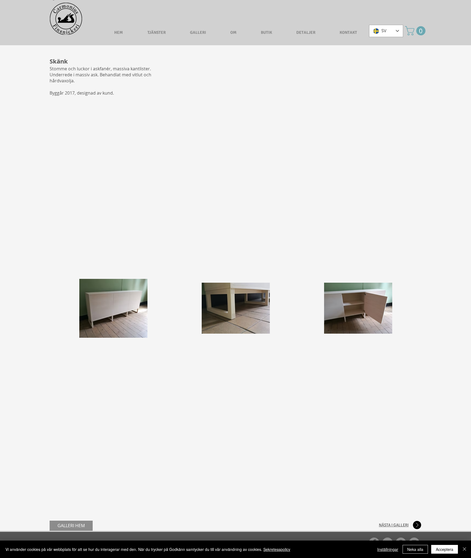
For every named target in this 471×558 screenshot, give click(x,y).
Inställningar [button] (387, 549)
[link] (416, 30)
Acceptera (444, 549)
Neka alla (415, 549)
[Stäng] (464, 549)
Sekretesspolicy (276, 549)
